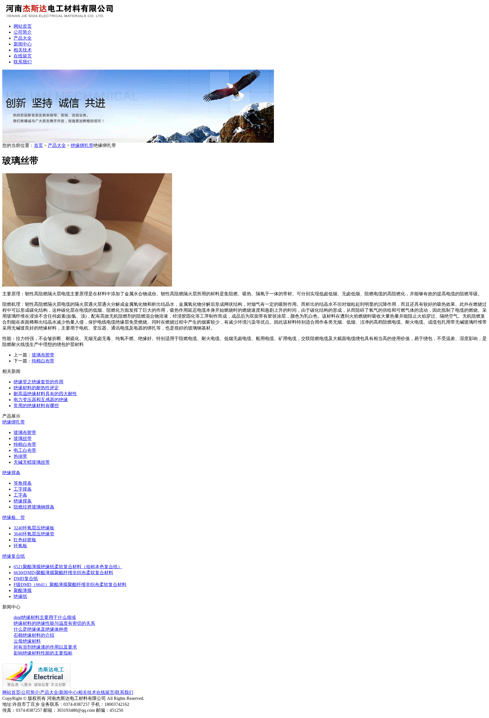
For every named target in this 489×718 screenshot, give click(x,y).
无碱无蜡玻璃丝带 (32, 462)
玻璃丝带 (23, 438)
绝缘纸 (20, 596)
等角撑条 (23, 483)
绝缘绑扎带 (82, 145)
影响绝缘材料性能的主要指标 (43, 653)
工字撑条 (23, 489)
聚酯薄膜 (23, 590)
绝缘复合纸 (13, 556)
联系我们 (23, 61)
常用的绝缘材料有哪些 (36, 405)
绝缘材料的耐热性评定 (36, 387)
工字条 (20, 495)
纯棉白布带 (43, 360)
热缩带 (20, 456)
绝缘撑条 (11, 472)
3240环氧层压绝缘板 (34, 527)
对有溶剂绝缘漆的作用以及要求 (45, 647)
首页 (38, 145)
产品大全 (23, 38)
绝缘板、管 (13, 517)
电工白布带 (25, 450)
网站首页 (23, 26)
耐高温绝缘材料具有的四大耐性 (45, 393)
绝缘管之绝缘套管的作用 (38, 381)
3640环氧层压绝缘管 (34, 533)
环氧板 (20, 545)
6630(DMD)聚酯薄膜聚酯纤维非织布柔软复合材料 (63, 572)
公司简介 (23, 32)
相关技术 (23, 50)
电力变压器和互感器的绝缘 (41, 399)
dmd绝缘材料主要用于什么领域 (45, 617)
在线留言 (23, 56)
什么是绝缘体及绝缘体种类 (41, 629)
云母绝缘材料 (27, 641)
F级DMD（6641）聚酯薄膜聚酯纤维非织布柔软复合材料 (70, 584)
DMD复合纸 (26, 578)
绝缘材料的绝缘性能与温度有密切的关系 (54, 623)
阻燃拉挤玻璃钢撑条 (34, 507)
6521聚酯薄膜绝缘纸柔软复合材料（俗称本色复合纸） (68, 566)
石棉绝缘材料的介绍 (34, 635)
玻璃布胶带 (43, 354)
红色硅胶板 (25, 539)
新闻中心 (23, 44)
